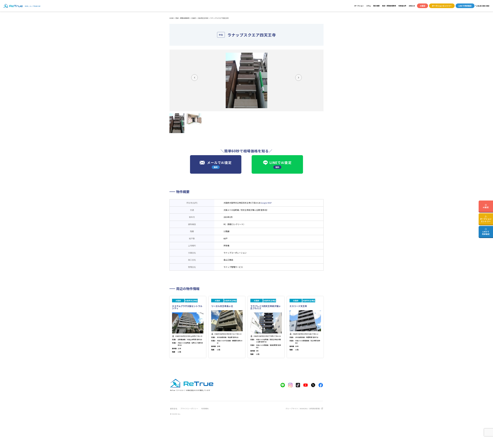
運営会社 (173, 408)
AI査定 (422, 5)
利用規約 (205, 408)
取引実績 (376, 6)
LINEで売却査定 (465, 5)
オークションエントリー (442, 5)
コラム (368, 6)
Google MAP (266, 202)
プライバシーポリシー (189, 408)
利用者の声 (402, 6)
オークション (359, 6)
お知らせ (412, 6)
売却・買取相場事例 (389, 6)
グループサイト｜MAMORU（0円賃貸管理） (303, 408)
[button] (194, 77)
